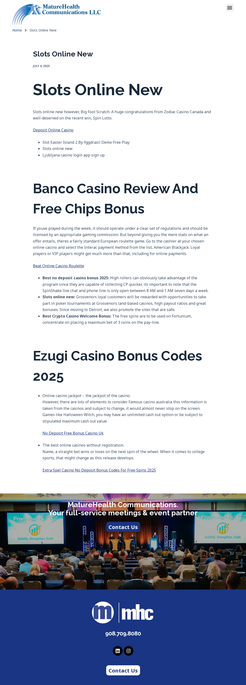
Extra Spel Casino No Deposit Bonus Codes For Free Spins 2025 (99, 470)
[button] (230, 8)
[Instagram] (128, 651)
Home (17, 30)
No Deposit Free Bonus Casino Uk (73, 433)
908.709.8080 (123, 633)
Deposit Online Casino (53, 130)
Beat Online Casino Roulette (58, 265)
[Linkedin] (118, 651)
